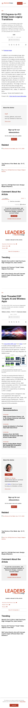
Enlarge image (8, 50)
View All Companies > (14, 251)
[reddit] (16, 44)
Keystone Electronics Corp (8, 244)
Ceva (20, 344)
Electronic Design (21, 311)
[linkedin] (11, 44)
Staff (14, 34)
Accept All (14, 705)
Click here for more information (17, 96)
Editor (9, 484)
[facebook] (9, 44)
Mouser (4, 248)
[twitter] (14, 44)
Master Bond (5, 246)
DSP (2, 10)
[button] (3, 3)
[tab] (5, 198)
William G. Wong (6, 311)
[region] (14, 201)
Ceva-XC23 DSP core (10, 344)
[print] (25, 44)
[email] (18, 44)
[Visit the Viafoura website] (23, 204)
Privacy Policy (22, 701)
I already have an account (14, 218)
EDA (2, 292)
